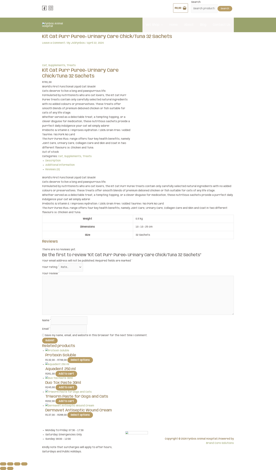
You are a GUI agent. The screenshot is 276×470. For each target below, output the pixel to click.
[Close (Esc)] (24, 464)
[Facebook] (44, 8)
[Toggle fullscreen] (10, 464)
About (189, 25)
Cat (44, 65)
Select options (80, 360)
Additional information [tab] (60, 165)
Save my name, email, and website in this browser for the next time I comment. (96, 335)
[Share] (17, 464)
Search (196, 2)
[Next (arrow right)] (10, 468)
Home (173, 25)
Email (46, 329)
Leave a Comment (53, 43)
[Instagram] (51, 8)
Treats (71, 65)
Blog (203, 25)
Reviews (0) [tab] (52, 169)
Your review (50, 273)
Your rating (50, 267)
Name (46, 320)
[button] (161, 25)
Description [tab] (53, 160)
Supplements (56, 65)
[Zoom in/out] (3, 464)
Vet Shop (152, 25)
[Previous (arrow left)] (3, 468)
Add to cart (66, 373)
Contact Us (222, 25)
